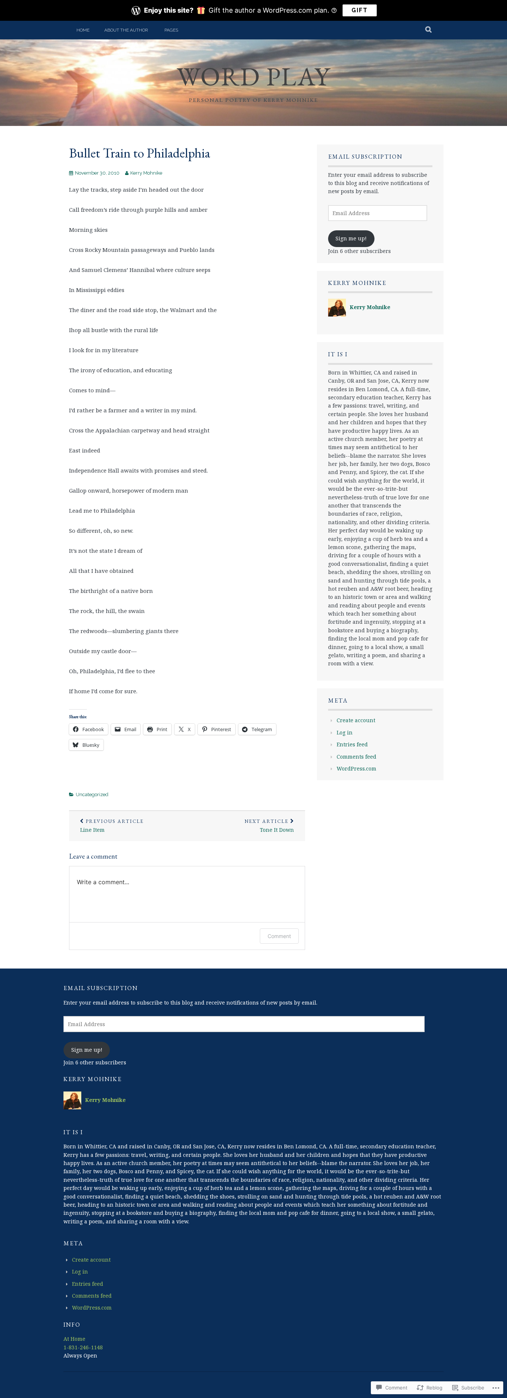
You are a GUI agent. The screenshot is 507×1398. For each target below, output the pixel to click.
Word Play (253, 76)
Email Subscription (365, 156)
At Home (74, 1338)
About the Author (126, 30)
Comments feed (356, 756)
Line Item (112, 826)
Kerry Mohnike (146, 173)
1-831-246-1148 (83, 1347)
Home (82, 30)
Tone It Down (269, 826)
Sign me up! (351, 238)
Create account (356, 720)
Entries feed (352, 744)
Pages (171, 30)
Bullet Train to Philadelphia (139, 153)
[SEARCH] (429, 30)
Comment (279, 936)
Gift (359, 10)
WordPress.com (356, 768)
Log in (345, 732)
